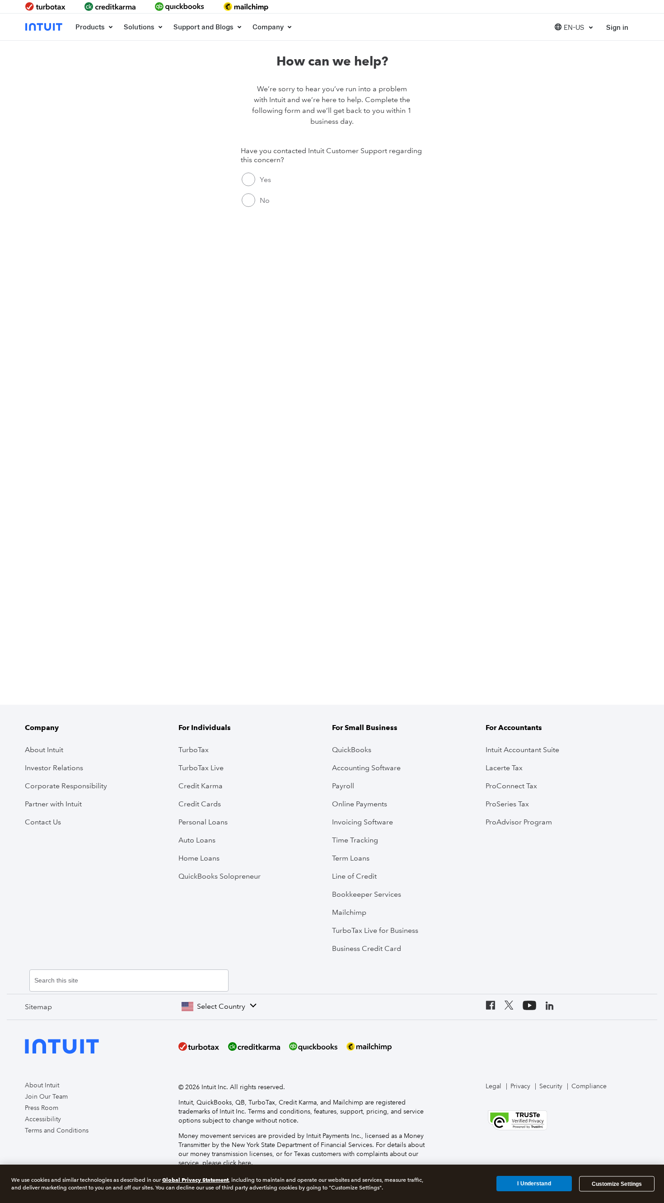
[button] (574, 27)
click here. (238, 1163)
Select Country (221, 1006)
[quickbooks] (180, 6)
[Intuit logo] (45, 27)
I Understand (534, 1183)
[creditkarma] (110, 6)
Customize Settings (617, 1183)
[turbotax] (46, 6)
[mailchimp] (246, 6)
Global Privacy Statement (195, 1179)
